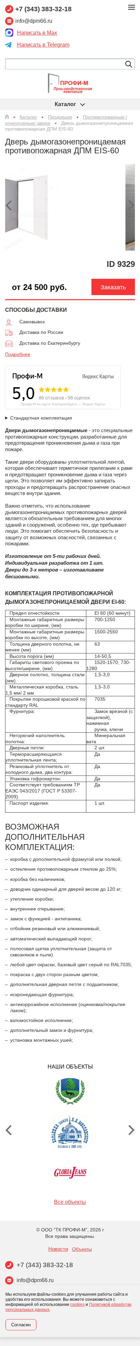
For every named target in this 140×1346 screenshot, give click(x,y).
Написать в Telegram (43, 45)
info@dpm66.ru (35, 1280)
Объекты (82, 1249)
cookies (77, 1304)
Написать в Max (37, 33)
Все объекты (70, 1202)
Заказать (113, 287)
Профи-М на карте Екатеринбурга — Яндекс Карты (63, 404)
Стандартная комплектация (41, 418)
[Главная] (7, 116)
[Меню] (131, 7)
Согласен (21, 1324)
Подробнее (17, 354)
